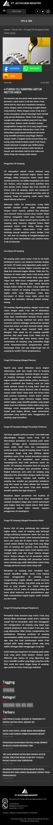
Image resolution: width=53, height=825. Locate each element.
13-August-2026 (8, 778)
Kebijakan (12, 813)
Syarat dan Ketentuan (23, 813)
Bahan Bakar (9, 705)
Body (18, 705)
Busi (23, 705)
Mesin (29, 705)
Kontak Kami (33, 813)
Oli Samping (9, 690)
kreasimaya (39, 819)
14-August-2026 (8, 763)
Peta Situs (6, 813)
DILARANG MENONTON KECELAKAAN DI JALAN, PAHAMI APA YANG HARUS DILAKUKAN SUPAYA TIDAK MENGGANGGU (26, 772)
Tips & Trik (16, 30)
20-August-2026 (8, 737)
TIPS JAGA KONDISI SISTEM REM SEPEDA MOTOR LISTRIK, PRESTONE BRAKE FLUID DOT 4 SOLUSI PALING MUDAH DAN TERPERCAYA (24, 757)
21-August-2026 (8, 725)
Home (7, 30)
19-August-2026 (8, 748)
